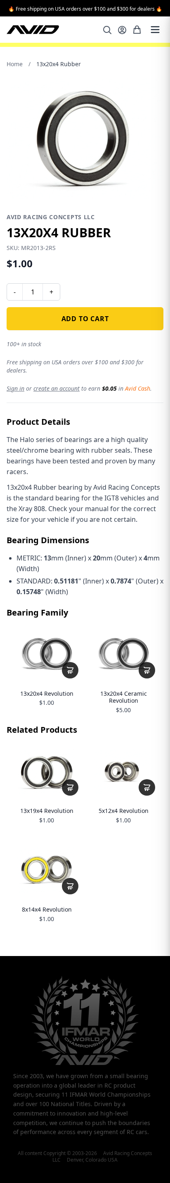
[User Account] (122, 30)
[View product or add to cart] (70, 670)
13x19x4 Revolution (46, 811)
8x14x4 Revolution (47, 909)
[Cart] (137, 30)
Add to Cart (85, 318)
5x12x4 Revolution (124, 811)
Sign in (15, 388)
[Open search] (107, 30)
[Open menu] (155, 29)
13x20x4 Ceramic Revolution (123, 697)
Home (15, 64)
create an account (56, 388)
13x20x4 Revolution (46, 693)
